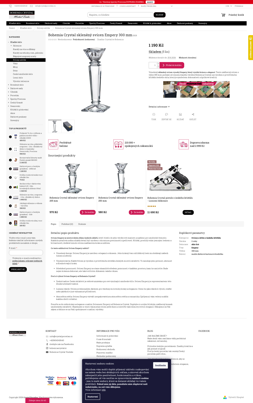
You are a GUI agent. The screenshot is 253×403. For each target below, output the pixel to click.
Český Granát (16, 102)
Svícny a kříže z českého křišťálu (206, 238)
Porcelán (14, 95)
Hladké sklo (16, 42)
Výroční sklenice (21, 81)
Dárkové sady (16, 88)
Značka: (110, 39)
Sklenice (17, 45)
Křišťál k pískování (19, 109)
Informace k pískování (102, 6)
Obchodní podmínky (106, 356)
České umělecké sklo (23, 74)
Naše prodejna (148, 6)
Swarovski (15, 106)
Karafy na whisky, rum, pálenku (28, 53)
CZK (228, 6)
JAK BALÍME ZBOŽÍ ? (157, 336)
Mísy (15, 67)
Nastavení (93, 396)
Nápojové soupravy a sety (24, 56)
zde (104, 389)
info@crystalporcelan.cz (61, 336)
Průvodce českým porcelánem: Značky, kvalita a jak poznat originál (170, 347)
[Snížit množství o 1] (158, 66)
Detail (188, 212)
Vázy (15, 63)
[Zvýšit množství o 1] (158, 63)
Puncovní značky (104, 352)
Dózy (15, 70)
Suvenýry (14, 120)
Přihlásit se (18, 269)
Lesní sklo (18, 77)
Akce (12, 113)
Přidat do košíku (173, 65)
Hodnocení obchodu (105, 349)
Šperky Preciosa (17, 99)
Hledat (159, 15)
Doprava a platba (104, 346)
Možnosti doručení (187, 57)
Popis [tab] (53, 224)
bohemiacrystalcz (58, 348)
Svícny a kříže (19, 60)
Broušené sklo (17, 85)
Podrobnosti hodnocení (84, 39)
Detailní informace (158, 106)
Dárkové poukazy (18, 117)
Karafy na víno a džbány (24, 49)
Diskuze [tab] (82, 224)
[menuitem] (14, 23)
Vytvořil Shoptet (236, 397)
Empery (195, 247)
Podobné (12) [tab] (67, 224)
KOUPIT (150, 2)
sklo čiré (195, 244)
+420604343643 (57, 340)
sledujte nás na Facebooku (62, 344)
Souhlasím (160, 365)
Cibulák (14, 92)
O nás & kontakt (128, 6)
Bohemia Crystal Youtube (61, 352)
